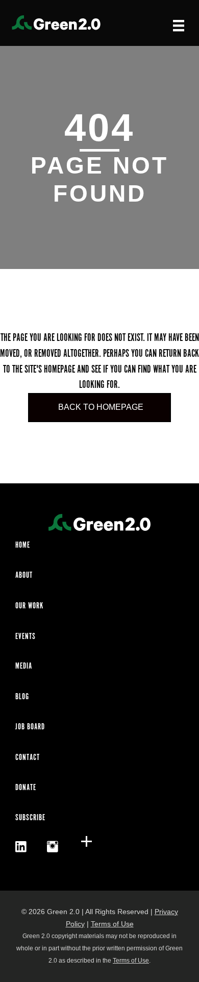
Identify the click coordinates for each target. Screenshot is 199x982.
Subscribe (30, 818)
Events (25, 636)
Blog (22, 697)
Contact (27, 757)
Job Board (30, 727)
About (24, 575)
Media (23, 666)
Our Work (29, 606)
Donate (25, 787)
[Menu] (178, 25)
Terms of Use (112, 924)
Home (22, 545)
